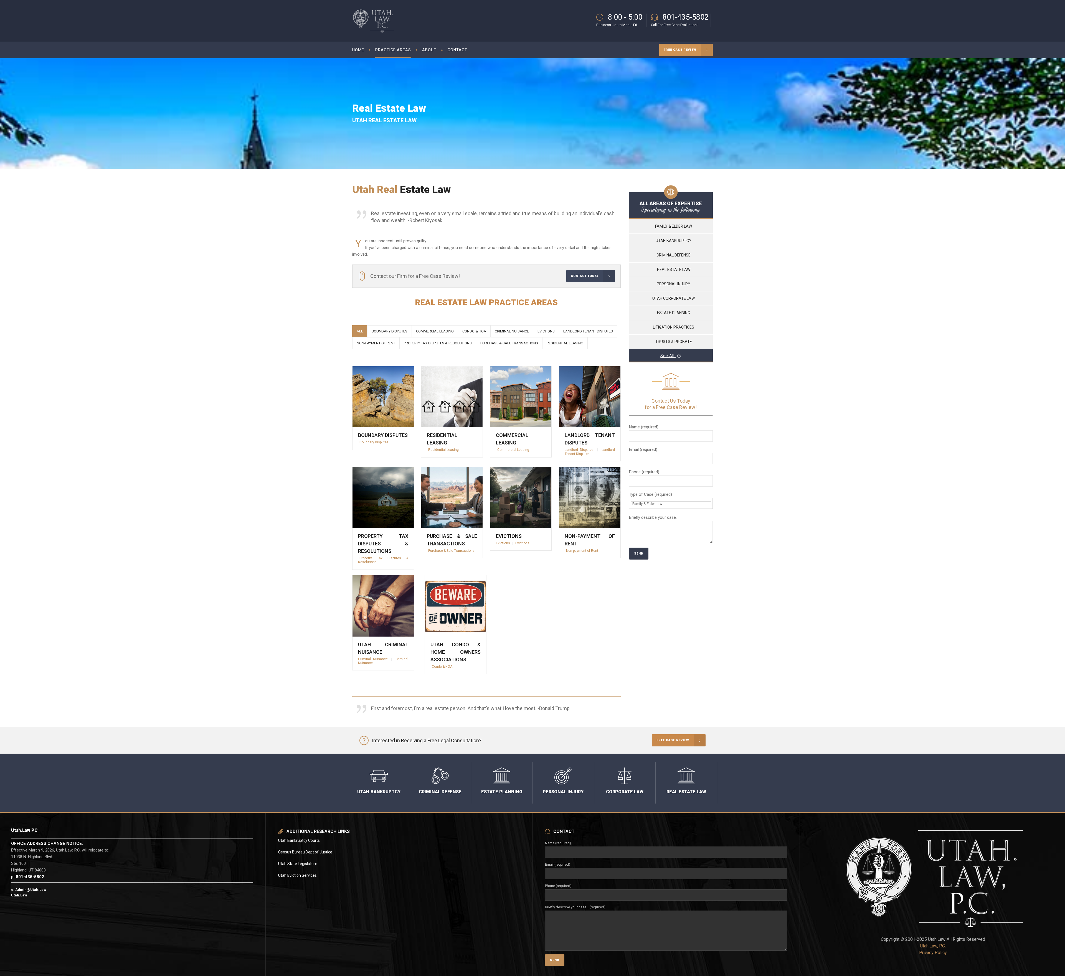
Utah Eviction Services (297, 875)
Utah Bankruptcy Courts (299, 840)
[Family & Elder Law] (671, 507)
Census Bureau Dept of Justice (305, 852)
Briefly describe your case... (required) (575, 907)
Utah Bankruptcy (673, 240)
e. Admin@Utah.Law (28, 890)
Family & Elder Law (673, 226)
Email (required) (643, 449)
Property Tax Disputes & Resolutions (383, 543)
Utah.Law (19, 895)
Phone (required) (644, 471)
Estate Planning (673, 313)
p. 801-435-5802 (27, 876)
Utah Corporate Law (673, 298)
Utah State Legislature (297, 863)
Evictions (509, 536)
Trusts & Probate (673, 341)
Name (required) (643, 427)
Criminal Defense (673, 255)
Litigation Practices (673, 327)
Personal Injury (673, 284)
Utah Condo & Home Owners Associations (455, 652)
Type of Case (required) (650, 494)
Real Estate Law (673, 269)
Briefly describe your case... (653, 517)
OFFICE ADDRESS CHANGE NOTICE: (47, 843)
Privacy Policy (933, 952)
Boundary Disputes (383, 435)
